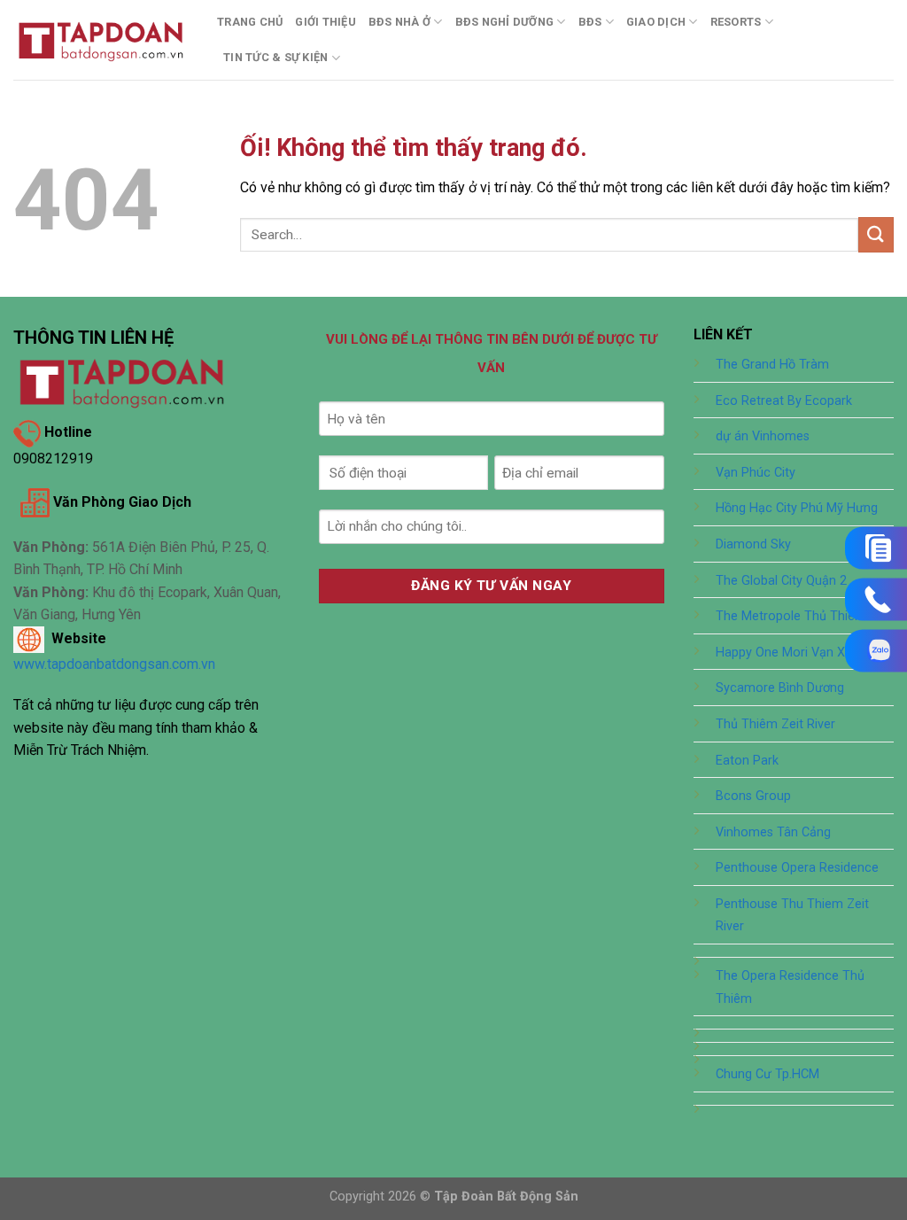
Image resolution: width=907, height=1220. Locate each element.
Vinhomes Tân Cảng (773, 832)
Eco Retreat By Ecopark (784, 400)
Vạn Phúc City (755, 472)
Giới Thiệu (325, 21)
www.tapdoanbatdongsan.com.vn (114, 664)
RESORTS (736, 21)
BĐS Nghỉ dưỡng (504, 21)
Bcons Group (753, 796)
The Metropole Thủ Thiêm (791, 616)
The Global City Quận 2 (781, 580)
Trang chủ (250, 21)
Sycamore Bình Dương (780, 687)
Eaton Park (747, 760)
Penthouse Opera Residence (797, 867)
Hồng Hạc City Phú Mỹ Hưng (797, 508)
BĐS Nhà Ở (399, 21)
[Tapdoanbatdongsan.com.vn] (101, 39)
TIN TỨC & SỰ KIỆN (275, 57)
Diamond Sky (753, 544)
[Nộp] (876, 234)
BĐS (590, 21)
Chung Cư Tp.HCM (767, 1074)
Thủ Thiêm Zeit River (775, 724)
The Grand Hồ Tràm (772, 364)
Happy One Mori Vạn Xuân (791, 652)
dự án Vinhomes (763, 436)
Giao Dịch (656, 21)
